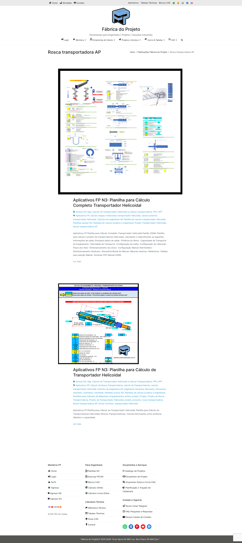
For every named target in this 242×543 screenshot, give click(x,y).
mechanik (99, 392)
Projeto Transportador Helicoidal (150, 223)
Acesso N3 (81, 212)
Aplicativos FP (82, 215)
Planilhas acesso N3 (82, 223)
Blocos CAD (164, 3)
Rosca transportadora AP (85, 226)
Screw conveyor (106, 403)
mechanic (77, 392)
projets (128, 400)
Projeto (143, 396)
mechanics (88, 392)
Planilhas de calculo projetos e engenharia (113, 223)
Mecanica (149, 389)
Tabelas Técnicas (149, 3)
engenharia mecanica (134, 389)
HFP (160, 212)
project (135, 396)
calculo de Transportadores (137, 385)
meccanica (160, 389)
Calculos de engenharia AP (110, 219)
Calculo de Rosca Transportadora (106, 385)
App (89, 212)
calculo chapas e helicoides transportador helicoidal (115, 215)
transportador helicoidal (126, 403)
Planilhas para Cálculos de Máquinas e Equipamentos (98, 396)
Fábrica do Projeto (121, 29)
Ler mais (77, 261)
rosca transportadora (152, 400)
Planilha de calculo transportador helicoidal (144, 219)
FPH (155, 212)
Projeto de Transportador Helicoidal (106, 400)
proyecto (136, 400)
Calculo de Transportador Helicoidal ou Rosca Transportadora (122, 212)
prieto (128, 396)
